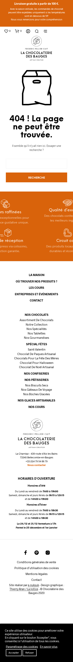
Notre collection (36, 324)
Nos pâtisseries (37, 379)
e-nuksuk (33, 585)
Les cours (36, 287)
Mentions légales (36, 574)
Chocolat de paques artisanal (36, 354)
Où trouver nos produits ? (36, 281)
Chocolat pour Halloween (36, 362)
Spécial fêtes (36, 344)
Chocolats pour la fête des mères (36, 358)
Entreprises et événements (36, 294)
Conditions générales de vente (36, 562)
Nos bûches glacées (36, 394)
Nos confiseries (36, 373)
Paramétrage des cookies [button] (22, 646)
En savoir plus (48, 646)
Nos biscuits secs (36, 385)
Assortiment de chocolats (36, 320)
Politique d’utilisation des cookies (36, 568)
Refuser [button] (29, 652)
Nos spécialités (36, 329)
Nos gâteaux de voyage (36, 389)
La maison (36, 275)
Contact (36, 300)
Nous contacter (36, 465)
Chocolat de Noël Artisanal (36, 367)
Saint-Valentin (36, 349)
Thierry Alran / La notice (24, 589)
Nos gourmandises (36, 337)
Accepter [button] (14, 652)
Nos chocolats (36, 314)
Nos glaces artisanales (36, 400)
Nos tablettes (36, 333)
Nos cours (36, 407)
